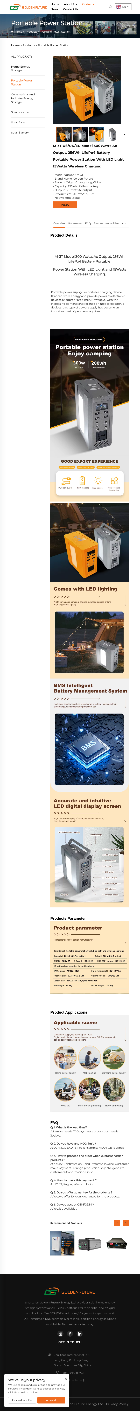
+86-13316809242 (73, 1373)
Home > (16, 45)
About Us (70, 4)
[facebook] (70, 1334)
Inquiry (65, 204)
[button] (117, 1223)
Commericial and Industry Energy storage (23, 98)
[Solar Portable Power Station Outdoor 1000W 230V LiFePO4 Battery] (90, 1243)
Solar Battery (20, 132)
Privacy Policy (117, 1404)
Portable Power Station (55, 31)
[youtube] (60, 1334)
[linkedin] (79, 1334)
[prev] (52, 135)
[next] (124, 135)
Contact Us (71, 9)
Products (88, 4)
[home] (28, 6)
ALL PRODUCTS (22, 56)
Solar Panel (18, 122)
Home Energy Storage (20, 68)
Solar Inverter (20, 112)
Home (55, 4)
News (54, 9)
